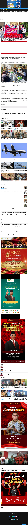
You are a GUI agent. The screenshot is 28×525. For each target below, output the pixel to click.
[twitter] (11, 516)
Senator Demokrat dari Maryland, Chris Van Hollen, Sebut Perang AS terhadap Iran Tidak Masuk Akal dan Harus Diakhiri (20, 171)
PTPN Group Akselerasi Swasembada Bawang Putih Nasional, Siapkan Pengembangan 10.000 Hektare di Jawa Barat (14, 219)
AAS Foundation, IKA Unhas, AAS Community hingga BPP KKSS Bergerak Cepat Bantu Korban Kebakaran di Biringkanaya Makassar (20, 387)
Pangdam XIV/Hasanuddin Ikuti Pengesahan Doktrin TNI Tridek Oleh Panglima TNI (20, 181)
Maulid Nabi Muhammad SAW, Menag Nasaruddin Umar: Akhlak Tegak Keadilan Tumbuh (13, 113)
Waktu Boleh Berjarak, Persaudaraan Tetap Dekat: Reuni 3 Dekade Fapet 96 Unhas (12, 226)
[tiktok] (18, 516)
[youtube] (16, 516)
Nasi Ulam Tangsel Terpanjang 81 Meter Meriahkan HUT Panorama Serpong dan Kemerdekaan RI (14, 214)
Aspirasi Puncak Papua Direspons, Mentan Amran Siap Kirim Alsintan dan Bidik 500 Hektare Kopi (14, 111)
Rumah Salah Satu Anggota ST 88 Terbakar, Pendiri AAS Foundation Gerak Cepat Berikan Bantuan (13, 234)
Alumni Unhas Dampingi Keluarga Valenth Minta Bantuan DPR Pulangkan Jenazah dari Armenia (7, 398)
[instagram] (15, 516)
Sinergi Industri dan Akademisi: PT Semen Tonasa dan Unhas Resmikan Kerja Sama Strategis (13, 470)
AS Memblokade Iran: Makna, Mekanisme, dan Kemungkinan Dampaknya (6, 181)
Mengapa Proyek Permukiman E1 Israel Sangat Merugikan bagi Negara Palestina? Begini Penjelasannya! (12, 187)
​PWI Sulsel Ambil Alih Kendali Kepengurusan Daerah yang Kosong (20, 139)
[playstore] (16, 519)
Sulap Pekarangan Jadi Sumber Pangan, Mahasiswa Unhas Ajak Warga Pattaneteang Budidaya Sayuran (13, 468)
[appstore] (11, 519)
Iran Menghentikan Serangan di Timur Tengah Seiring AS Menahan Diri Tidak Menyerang (7, 170)
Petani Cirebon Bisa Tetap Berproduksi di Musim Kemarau (9, 222)
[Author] (0, 19)
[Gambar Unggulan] (14, 30)
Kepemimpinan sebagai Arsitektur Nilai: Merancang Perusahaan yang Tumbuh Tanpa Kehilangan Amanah (14, 374)
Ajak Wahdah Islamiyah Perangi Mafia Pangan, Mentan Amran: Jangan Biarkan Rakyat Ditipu (14, 224)
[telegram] (14, 516)
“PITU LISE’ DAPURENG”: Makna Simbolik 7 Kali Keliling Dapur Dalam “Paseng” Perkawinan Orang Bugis (14, 231)
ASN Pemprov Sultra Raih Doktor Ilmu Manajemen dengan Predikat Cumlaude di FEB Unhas (14, 212)
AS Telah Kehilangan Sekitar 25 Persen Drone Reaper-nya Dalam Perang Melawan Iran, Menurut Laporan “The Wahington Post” (14, 159)
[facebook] (9, 516)
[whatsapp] (12, 516)
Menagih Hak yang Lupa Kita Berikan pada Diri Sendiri (10, 370)
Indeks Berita (14, 208)
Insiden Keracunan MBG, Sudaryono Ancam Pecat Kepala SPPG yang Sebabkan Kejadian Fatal (7, 139)
